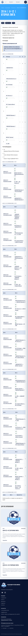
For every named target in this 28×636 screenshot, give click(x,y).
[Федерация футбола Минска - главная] (2, 2)
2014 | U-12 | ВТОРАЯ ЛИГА (11, 530)
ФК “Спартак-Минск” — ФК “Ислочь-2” (18, 487)
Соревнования (7, 7)
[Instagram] (5, 592)
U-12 (13, 22)
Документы (3, 601)
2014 (3, 22)
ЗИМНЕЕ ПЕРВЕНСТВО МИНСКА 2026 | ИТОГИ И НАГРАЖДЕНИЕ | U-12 (13, 48)
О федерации (3, 597)
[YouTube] (2, 592)
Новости (2, 599)
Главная (2, 7)
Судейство (3, 603)
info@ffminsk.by (4, 612)
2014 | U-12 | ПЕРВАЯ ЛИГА (11, 565)
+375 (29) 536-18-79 (5, 610)
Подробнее (5, 540)
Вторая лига (13, 7)
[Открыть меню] (25, 2)
